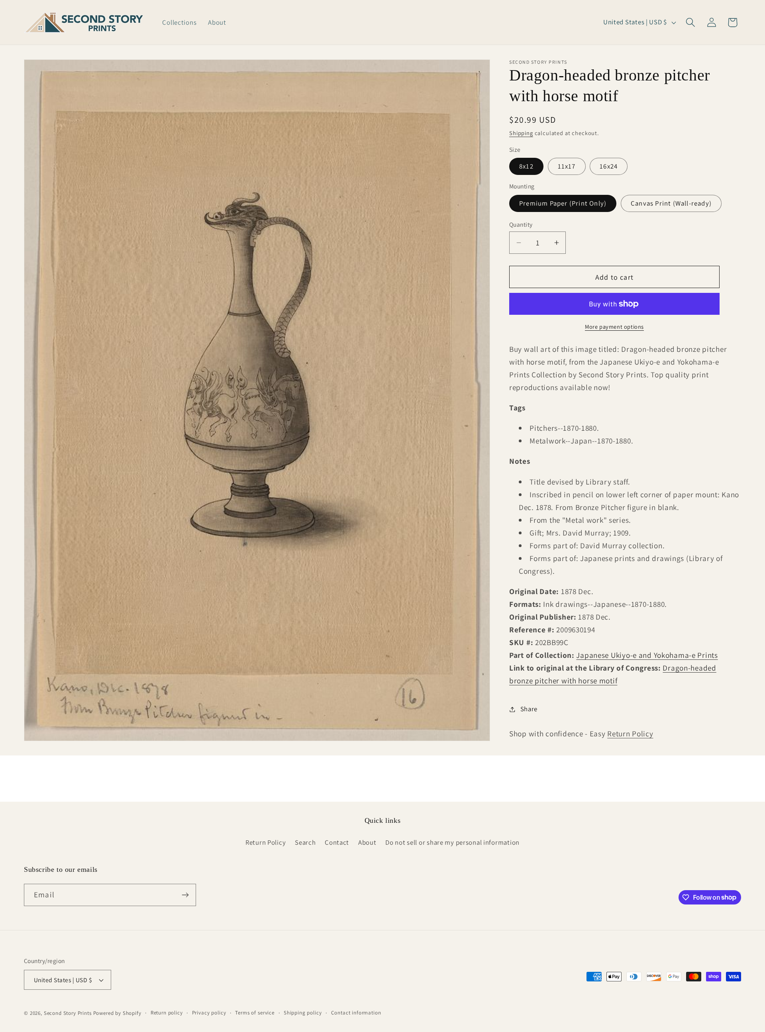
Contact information (356, 1012)
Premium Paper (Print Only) (562, 203)
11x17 (567, 166)
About (367, 842)
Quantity (521, 224)
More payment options (614, 326)
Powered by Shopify (117, 1013)
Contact (337, 842)
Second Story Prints (68, 1013)
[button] (690, 22)
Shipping (521, 133)
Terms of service (254, 1012)
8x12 (526, 166)
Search (305, 842)
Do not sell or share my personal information (452, 842)
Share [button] (528, 708)
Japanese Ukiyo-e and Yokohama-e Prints (647, 655)
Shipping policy (303, 1012)
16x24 (609, 166)
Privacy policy (209, 1012)
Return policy (167, 1012)
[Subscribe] (185, 895)
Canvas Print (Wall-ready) (671, 203)
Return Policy (630, 733)
